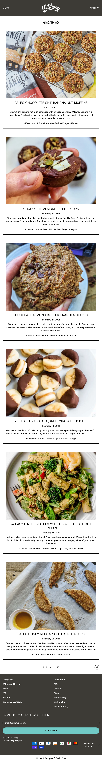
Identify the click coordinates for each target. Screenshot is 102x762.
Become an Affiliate (12, 702)
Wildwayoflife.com (12, 684)
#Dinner (23, 548)
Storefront (8, 679)
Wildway (14, 738)
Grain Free (61, 758)
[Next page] (97, 667)
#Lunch (58, 654)
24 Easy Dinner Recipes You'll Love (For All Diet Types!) (51, 526)
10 (58, 667)
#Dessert (29, 229)
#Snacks (63, 438)
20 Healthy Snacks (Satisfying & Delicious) (51, 421)
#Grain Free (43, 123)
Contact (58, 688)
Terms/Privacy (61, 706)
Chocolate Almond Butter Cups (51, 209)
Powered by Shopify (13, 740)
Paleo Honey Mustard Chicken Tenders (51, 634)
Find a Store (59, 679)
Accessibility (60, 697)
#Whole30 (77, 548)
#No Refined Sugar (59, 123)
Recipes (49, 758)
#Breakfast (30, 123)
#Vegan (73, 229)
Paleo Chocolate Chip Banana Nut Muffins (51, 103)
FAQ (5, 693)
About (6, 688)
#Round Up (52, 438)
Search (6, 697)
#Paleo (74, 123)
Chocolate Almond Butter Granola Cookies (51, 315)
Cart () (94, 9)
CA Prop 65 (59, 702)
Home (39, 758)
